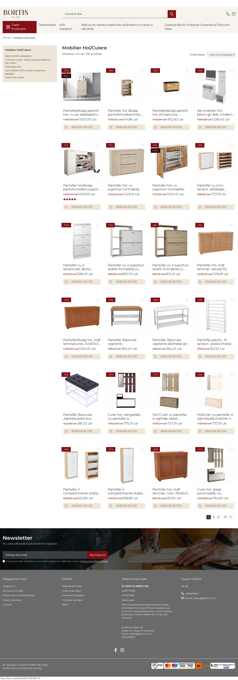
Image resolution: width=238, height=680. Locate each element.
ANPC (65, 604)
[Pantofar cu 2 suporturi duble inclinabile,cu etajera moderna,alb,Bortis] (126, 241)
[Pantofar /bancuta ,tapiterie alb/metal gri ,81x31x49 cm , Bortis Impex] (171, 316)
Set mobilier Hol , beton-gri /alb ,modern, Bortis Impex (215, 112)
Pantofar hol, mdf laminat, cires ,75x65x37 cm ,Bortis (171, 491)
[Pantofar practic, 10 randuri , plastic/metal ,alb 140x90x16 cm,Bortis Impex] (215, 316)
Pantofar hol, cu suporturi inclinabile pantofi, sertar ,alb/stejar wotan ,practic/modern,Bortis (169, 187)
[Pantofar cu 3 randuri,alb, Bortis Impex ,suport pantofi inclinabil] (82, 241)
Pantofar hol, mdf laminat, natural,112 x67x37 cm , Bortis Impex (212, 267)
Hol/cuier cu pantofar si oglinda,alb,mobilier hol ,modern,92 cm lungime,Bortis (215, 417)
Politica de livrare (12, 600)
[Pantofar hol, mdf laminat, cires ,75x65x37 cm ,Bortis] (171, 465)
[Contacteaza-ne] (228, 14)
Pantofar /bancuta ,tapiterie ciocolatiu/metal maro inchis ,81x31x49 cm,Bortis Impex (125, 342)
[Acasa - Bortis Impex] (20, 14)
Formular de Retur (72, 600)
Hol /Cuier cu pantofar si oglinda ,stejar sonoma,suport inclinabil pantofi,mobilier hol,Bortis (169, 417)
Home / (8, 37)
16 (225, 516)
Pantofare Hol (13, 66)
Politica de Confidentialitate (94, 561)
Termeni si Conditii (13, 590)
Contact (7, 604)
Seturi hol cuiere (14, 77)
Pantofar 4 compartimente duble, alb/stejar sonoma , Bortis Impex (125, 491)
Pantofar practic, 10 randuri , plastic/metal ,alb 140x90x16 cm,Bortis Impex (214, 342)
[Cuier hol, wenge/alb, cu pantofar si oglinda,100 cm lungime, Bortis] (126, 390)
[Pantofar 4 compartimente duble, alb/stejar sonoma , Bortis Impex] (126, 465)
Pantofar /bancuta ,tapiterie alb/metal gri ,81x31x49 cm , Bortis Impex (169, 342)
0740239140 (192, 593)
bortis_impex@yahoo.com (200, 598)
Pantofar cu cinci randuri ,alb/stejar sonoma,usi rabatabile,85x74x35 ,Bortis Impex (212, 187)
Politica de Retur (71, 590)
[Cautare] (172, 14)
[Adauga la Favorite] (98, 71)
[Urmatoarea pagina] (230, 517)
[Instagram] (122, 650)
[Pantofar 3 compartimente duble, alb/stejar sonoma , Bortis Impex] (82, 465)
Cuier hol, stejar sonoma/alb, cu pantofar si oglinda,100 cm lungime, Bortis (214, 491)
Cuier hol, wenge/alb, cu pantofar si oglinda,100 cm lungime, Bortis (124, 417)
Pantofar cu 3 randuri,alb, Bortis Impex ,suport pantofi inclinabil (80, 267)
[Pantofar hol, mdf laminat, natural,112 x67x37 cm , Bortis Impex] (215, 241)
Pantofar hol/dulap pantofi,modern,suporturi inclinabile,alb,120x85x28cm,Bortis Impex (82, 187)
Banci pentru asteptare (18, 55)
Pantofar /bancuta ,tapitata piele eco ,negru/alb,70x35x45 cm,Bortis (79, 417)
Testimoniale (47, 25)
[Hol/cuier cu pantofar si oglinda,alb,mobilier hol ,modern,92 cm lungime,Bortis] (215, 390)
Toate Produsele (18, 27)
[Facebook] (116, 650)
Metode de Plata (71, 586)
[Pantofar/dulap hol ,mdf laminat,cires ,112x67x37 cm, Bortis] (82, 316)
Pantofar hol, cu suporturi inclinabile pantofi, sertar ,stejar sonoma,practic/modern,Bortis (126, 187)
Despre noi (9, 586)
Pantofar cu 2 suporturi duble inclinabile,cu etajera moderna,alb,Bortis (126, 267)
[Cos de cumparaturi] (233, 14)
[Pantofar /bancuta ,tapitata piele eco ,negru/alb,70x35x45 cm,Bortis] (82, 390)
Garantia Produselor (73, 595)
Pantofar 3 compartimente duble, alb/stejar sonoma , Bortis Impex (81, 491)
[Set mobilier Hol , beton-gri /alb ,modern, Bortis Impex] (215, 86)
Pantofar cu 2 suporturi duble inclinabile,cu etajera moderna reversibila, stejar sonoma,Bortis (170, 267)
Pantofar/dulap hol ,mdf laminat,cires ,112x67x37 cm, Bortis (81, 342)
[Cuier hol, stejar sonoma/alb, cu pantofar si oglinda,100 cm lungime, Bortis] (215, 465)
